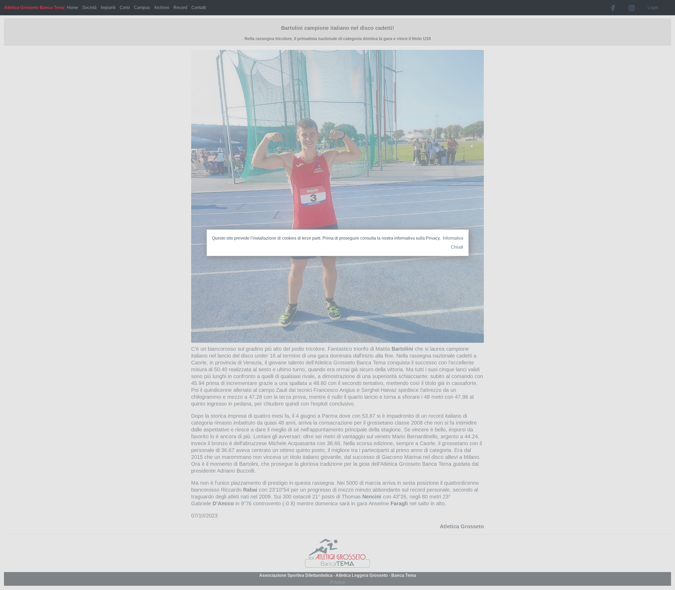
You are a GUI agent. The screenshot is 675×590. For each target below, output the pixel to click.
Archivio (161, 7)
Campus (142, 7)
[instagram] (632, 7)
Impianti (108, 7)
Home (72, 7)
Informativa (453, 238)
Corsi (125, 7)
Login (653, 7)
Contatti (198, 7)
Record (180, 7)
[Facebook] (613, 7)
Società (89, 7)
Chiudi (457, 247)
